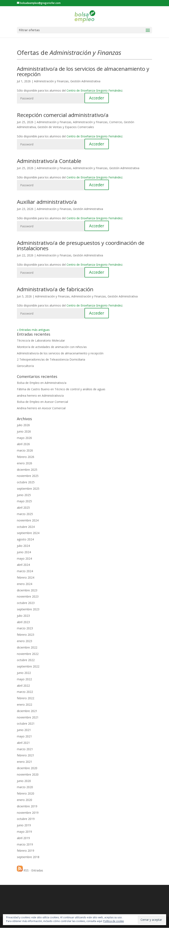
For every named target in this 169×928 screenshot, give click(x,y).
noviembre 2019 (28, 813)
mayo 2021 (24, 736)
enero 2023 (24, 641)
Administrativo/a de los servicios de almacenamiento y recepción (83, 71)
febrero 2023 (25, 635)
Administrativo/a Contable (49, 161)
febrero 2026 (25, 457)
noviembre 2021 (28, 717)
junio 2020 (24, 781)
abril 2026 (23, 444)
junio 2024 (24, 552)
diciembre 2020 (27, 768)
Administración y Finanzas (51, 81)
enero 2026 (24, 463)
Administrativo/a (55, 383)
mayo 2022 (24, 679)
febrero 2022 (25, 698)
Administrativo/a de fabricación (55, 289)
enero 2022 (24, 704)
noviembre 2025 (28, 476)
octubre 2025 (26, 482)
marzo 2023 (25, 628)
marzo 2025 (25, 514)
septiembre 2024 (28, 533)
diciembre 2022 (27, 647)
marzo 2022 (25, 692)
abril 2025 (23, 507)
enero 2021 (24, 762)
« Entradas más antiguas (33, 330)
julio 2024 (23, 546)
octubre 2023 (26, 603)
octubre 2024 (26, 527)
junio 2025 (24, 495)
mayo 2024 (24, 558)
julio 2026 (23, 425)
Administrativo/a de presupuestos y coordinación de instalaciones (80, 245)
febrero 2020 (25, 793)
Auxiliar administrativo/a (47, 201)
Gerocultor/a (25, 366)
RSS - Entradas (33, 870)
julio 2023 (23, 616)
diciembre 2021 (27, 711)
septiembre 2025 (28, 489)
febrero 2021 (25, 755)
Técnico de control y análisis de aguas (80, 389)
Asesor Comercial (56, 402)
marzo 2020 (25, 787)
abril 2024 (23, 565)
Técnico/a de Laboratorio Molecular (41, 340)
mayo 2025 (24, 501)
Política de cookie (113, 921)
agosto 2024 (25, 539)
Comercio (115, 122)
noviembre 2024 (28, 520)
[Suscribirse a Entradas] (20, 870)
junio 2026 (24, 431)
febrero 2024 (25, 577)
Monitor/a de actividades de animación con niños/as (52, 347)
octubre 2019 (26, 819)
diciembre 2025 (27, 470)
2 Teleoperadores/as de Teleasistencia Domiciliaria (51, 359)
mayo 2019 (24, 832)
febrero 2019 (25, 851)
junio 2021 (24, 730)
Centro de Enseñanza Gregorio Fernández (94, 90)
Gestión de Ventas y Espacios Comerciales (66, 127)
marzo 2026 (25, 450)
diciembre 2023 (27, 590)
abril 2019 (23, 838)
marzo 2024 (25, 571)
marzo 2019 (25, 844)
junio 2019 (24, 825)
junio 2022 (24, 673)
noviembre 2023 (28, 596)
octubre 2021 (26, 723)
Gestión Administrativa (85, 81)
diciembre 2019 (27, 806)
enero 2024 (24, 584)
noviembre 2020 (28, 774)
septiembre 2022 (28, 666)
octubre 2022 (26, 660)
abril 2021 (23, 743)
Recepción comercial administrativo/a (62, 115)
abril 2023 (23, 622)
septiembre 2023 (28, 609)
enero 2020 (24, 800)
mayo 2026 (24, 438)
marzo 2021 (25, 749)
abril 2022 (23, 685)
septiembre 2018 (28, 857)
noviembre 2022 (28, 654)
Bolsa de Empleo (28, 383)
